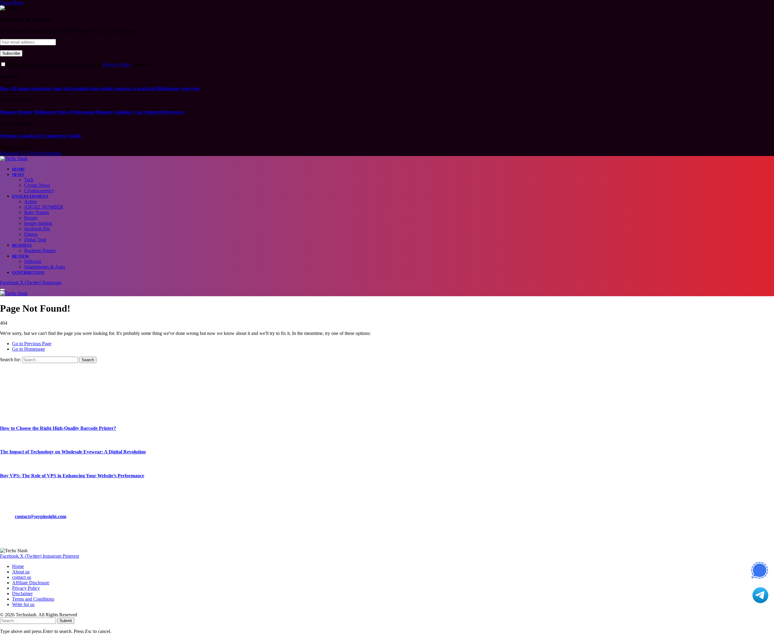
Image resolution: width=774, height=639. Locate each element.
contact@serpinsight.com (40, 516)
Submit (66, 620)
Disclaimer (22, 593)
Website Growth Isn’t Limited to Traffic (40, 135)
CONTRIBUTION (28, 272)
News (18, 174)
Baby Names (36, 212)
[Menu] (2, 289)
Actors (30, 201)
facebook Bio (37, 228)
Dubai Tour (35, 239)
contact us (21, 577)
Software (32, 261)
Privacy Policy (117, 64)
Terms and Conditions (33, 599)
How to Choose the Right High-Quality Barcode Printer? (58, 428)
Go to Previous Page (31, 343)
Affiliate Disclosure (30, 582)
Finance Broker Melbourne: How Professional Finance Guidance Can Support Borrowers (92, 112)
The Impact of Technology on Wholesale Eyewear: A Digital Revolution (73, 451)
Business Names (40, 250)
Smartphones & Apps (44, 266)
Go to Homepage (28, 349)
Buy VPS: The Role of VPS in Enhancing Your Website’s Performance (72, 475)
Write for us (23, 604)
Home (18, 169)
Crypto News (37, 185)
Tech (29, 179)
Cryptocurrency (39, 190)
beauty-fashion (38, 223)
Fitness (30, 234)
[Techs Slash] (14, 158)
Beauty (31, 217)
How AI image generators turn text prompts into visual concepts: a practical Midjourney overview (100, 88)
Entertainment (30, 196)
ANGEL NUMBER (43, 206)
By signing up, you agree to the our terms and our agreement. (79, 64)
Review (20, 256)
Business (22, 245)
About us (21, 571)
